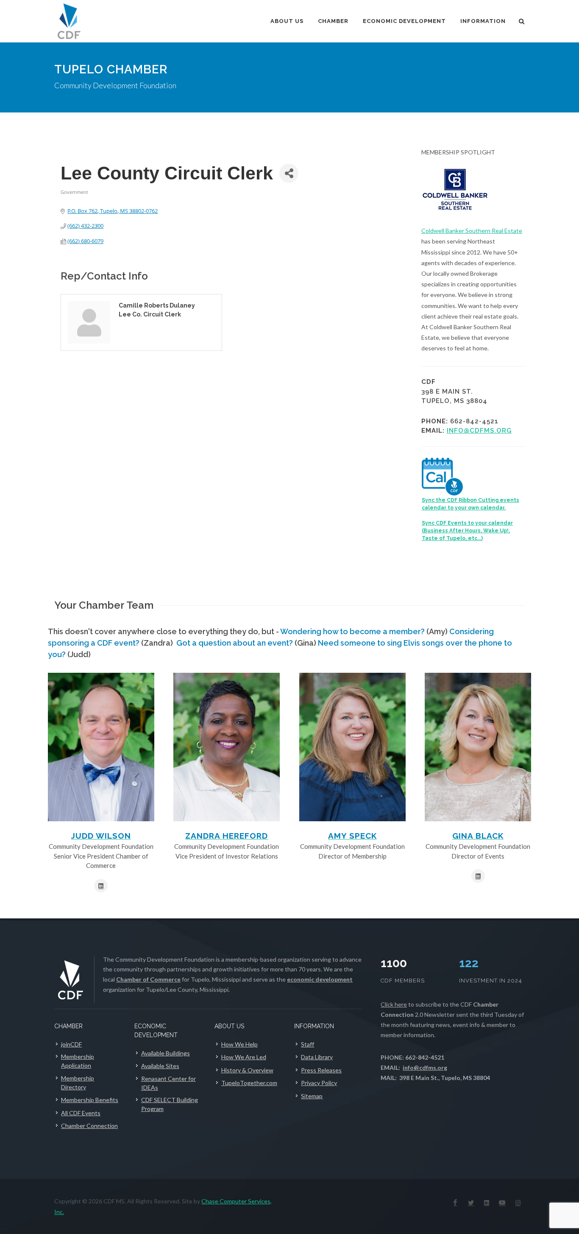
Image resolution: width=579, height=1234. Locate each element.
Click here (394, 1004)
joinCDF (71, 1044)
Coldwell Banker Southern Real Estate (471, 230)
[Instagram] (518, 1202)
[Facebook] (455, 1202)
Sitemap (312, 1096)
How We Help (239, 1044)
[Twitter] (471, 1202)
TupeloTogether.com (249, 1082)
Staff (307, 1044)
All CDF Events (80, 1112)
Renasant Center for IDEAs (168, 1083)
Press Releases (321, 1070)
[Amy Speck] (352, 747)
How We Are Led (243, 1057)
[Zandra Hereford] (226, 747)
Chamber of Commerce (148, 979)
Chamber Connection (89, 1125)
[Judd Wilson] (101, 747)
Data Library (317, 1057)
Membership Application (77, 1061)
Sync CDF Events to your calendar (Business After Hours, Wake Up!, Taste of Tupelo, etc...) (467, 530)
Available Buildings (165, 1053)
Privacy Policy (319, 1082)
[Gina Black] (478, 747)
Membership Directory (77, 1083)
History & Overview (247, 1070)
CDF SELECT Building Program (169, 1104)
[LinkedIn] (486, 1202)
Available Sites (160, 1065)
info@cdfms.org (479, 430)
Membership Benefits (89, 1099)
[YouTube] (502, 1202)
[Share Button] (288, 173)
